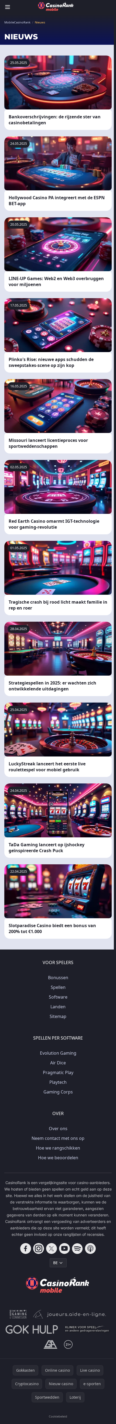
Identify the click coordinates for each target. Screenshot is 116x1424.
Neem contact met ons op (58, 1138)
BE (55, 1262)
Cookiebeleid (58, 1416)
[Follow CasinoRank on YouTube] (64, 1248)
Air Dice (58, 1063)
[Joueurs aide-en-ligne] (69, 1314)
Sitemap (58, 1016)
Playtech (58, 1082)
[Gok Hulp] (31, 1329)
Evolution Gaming (58, 1053)
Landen (58, 1007)
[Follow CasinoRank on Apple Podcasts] (90, 1248)
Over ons (58, 1128)
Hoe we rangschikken (58, 1148)
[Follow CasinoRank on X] (51, 1248)
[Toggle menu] (7, 7)
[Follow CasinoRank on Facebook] (25, 1248)
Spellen (58, 987)
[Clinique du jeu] (87, 1329)
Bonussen (58, 978)
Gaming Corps (58, 1092)
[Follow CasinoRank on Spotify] (77, 1248)
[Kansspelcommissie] (18, 1314)
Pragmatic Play (58, 1072)
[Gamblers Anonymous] (50, 1344)
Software (58, 997)
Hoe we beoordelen (58, 1158)
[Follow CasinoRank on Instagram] (38, 1248)
